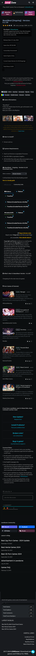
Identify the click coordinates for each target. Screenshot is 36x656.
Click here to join (20, 85)
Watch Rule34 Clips (28, 644)
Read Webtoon (30, 639)
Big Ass (27, 92)
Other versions (7, 173)
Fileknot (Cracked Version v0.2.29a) (17, 202)
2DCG (9, 92)
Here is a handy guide (9, 180)
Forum (23, 531)
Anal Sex (15, 92)
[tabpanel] (18, 209)
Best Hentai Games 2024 (10, 547)
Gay (3, 95)
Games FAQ (5, 567)
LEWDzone (15, 651)
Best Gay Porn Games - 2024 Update (15, 540)
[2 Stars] (5, 25)
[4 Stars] (9, 25)
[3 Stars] (7, 25)
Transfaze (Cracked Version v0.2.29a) (17, 206)
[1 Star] (3, 25)
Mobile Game (14, 95)
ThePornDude (19, 12)
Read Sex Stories (29, 641)
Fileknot (20, 191)
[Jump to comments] (33, 651)
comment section (18, 81)
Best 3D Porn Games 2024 (11, 554)
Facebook (24, 527)
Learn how (21, 131)
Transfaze (10, 196)
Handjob (7, 95)
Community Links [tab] (18, 184)
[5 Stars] (11, 25)
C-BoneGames (14, 29)
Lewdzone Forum (29, 637)
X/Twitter (7, 531)
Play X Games (28, 13)
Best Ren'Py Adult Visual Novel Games (12, 624)
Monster (21, 95)
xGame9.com (29, 7)
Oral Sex (27, 95)
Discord (6, 527)
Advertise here (6, 13)
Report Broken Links (25, 233)
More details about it (25, 237)
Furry (32, 92)
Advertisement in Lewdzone (12, 560)
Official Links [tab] (7, 184)
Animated (21, 92)
